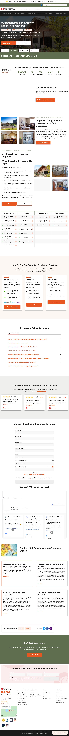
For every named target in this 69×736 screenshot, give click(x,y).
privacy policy (40, 478)
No (28, 628)
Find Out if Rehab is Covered (8, 5)
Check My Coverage (12, 306)
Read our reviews (41, 391)
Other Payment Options (36, 695)
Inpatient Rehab (21, 693)
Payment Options (34, 304)
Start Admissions (34, 691)
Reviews (45, 695)
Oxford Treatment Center (20, 508)
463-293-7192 (19, 5)
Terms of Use (59, 693)
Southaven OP (24, 50)
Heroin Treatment (21, 702)
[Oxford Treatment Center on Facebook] (7, 507)
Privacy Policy (59, 691)
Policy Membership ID (20, 466)
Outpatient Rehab (21, 695)
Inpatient (5, 50)
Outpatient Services (43, 142)
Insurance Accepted (7, 29)
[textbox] (34, 444)
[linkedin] (7, 692)
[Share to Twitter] (44, 628)
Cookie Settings (60, 702)
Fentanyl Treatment (22, 700)
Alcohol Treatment (22, 696)
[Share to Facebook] (47, 628)
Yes (22, 628)
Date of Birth (18, 442)
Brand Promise (46, 693)
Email (16, 454)
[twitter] (4, 692)
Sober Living (34, 50)
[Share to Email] (50, 628)
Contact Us (33, 696)
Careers (45, 696)
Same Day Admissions (18, 29)
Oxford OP (14, 50)
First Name (18, 430)
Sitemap (58, 695)
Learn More (5, 72)
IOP (24, 203)
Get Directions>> (5, 703)
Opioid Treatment (21, 698)
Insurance (50, 9)
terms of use (32, 478)
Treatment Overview (39, 9)
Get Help (64, 9)
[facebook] (2, 692)
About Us (57, 9)
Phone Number (19, 448)
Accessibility (59, 700)
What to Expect (29, 29)
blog (9, 692)
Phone (44, 672)
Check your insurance (24, 43)
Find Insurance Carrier (20, 460)
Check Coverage (34, 481)
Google (18, 396)
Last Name (18, 436)
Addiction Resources (26, 9)
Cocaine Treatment (22, 704)
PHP (9, 203)
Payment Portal (47, 698)
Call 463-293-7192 (56, 302)
